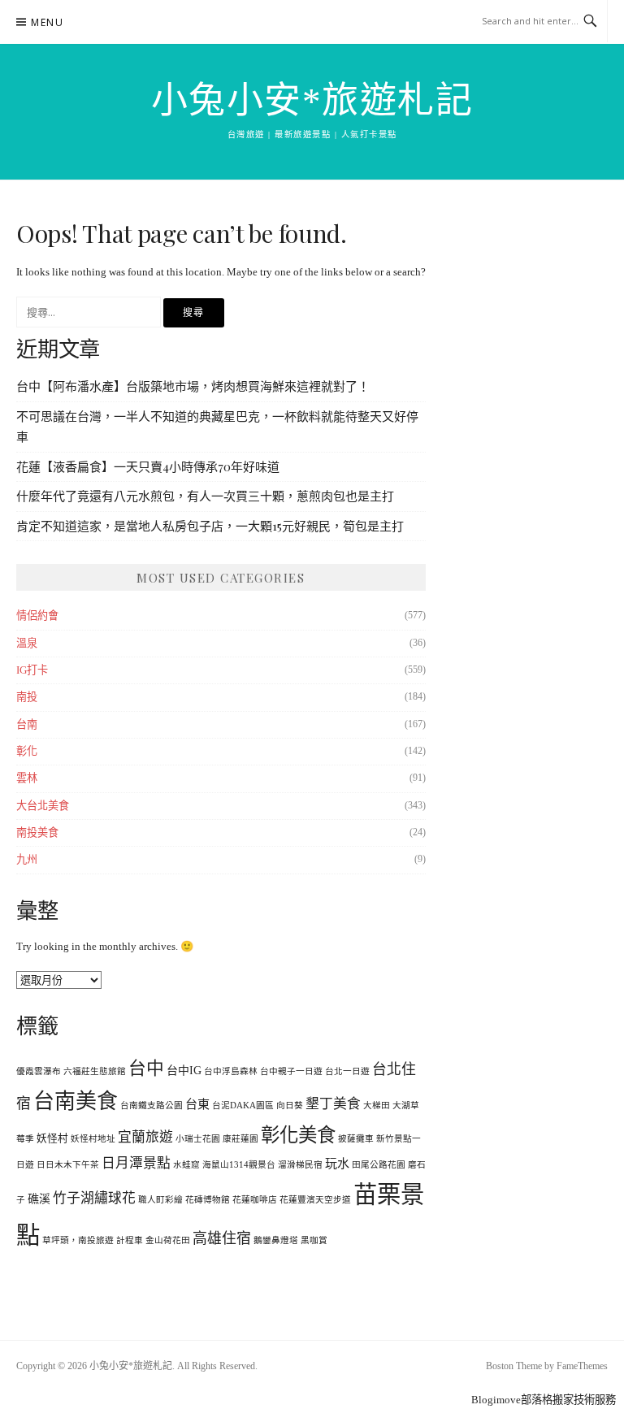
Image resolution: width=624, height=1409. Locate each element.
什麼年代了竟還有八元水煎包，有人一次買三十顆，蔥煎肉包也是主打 (205, 496)
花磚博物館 (207, 1199)
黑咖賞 (314, 1240)
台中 (146, 1068)
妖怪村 (52, 1138)
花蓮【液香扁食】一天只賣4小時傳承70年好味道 (148, 466)
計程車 (129, 1240)
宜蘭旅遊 (145, 1137)
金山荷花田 (167, 1240)
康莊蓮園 (240, 1138)
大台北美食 (42, 806)
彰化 (26, 751)
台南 (26, 724)
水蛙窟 (186, 1164)
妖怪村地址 (93, 1138)
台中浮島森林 (231, 1071)
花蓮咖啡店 (254, 1199)
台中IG (184, 1070)
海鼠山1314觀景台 (238, 1164)
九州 (26, 859)
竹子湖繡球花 (94, 1198)
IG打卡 (32, 670)
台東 (197, 1104)
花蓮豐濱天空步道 (315, 1199)
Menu (47, 22)
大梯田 (376, 1105)
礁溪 (39, 1199)
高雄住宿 (222, 1238)
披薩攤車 (356, 1138)
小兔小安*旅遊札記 (312, 100)
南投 (26, 697)
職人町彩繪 (160, 1199)
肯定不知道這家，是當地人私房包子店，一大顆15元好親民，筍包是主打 (210, 526)
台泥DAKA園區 (243, 1105)
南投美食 (37, 832)
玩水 (337, 1163)
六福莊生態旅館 (94, 1071)
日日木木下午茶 (68, 1164)
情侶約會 (37, 615)
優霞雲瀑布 (38, 1071)
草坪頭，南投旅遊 (78, 1240)
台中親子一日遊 (291, 1071)
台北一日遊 (347, 1071)
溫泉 (26, 643)
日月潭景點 (136, 1163)
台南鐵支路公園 (151, 1105)
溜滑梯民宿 (300, 1164)
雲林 (26, 778)
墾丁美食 (333, 1104)
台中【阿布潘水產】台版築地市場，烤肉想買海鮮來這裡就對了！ (193, 386)
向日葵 (289, 1105)
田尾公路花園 (378, 1164)
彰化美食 (298, 1135)
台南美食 (75, 1101)
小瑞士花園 (198, 1138)
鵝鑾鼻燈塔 (276, 1240)
